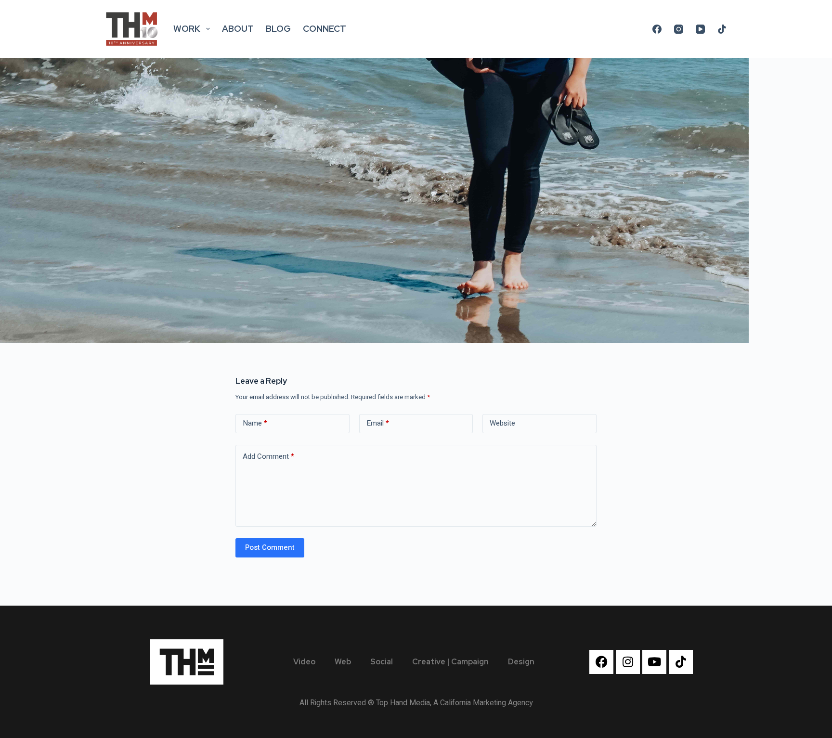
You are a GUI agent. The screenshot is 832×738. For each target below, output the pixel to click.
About (238, 28)
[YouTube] (700, 29)
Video (304, 662)
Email (377, 423)
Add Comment (268, 456)
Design (521, 662)
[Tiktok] (681, 662)
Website (502, 423)
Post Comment (270, 547)
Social (381, 662)
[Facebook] (657, 29)
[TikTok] (722, 29)
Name (255, 423)
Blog (278, 28)
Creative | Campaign (450, 662)
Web (343, 662)
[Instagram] (678, 29)
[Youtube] (654, 662)
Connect (324, 28)
